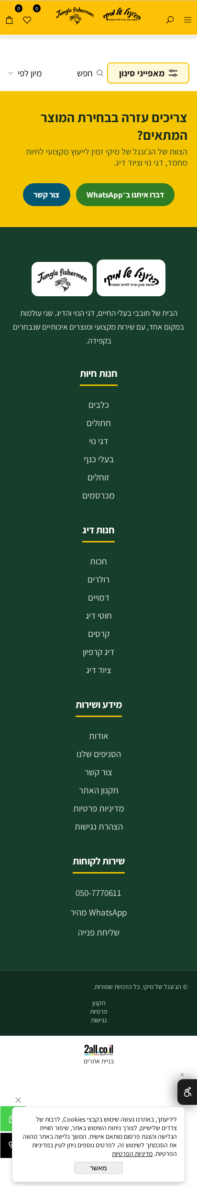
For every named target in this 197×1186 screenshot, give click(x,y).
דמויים (98, 597)
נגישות (99, 1020)
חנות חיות (99, 373)
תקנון (98, 1003)
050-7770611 (98, 892)
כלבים (98, 404)
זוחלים (98, 477)
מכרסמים (98, 495)
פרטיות (99, 1011)
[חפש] (170, 17)
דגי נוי (98, 441)
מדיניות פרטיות (98, 808)
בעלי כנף (99, 459)
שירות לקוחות (99, 860)
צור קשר (98, 772)
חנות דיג (98, 529)
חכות (98, 561)
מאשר (98, 1168)
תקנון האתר (99, 790)
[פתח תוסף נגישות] (187, 1092)
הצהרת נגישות (99, 826)
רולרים (98, 579)
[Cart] (9, 17)
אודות (99, 735)
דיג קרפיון (98, 651)
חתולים (99, 422)
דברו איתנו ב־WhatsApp (125, 194)
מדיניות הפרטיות (132, 1153)
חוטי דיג (99, 615)
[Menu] (188, 17)
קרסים (98, 633)
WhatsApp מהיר (98, 912)
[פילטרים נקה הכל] (98, 45)
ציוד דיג (98, 670)
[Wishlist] (27, 17)
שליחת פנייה (99, 932)
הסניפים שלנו (99, 753)
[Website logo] (121, 15)
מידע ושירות (99, 704)
